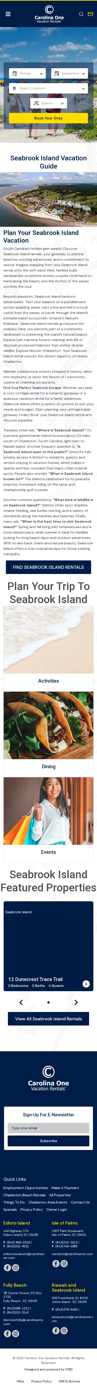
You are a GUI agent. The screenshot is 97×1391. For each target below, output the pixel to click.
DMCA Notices (69, 1381)
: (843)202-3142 (16, 1312)
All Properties (60, 1195)
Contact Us (80, 1202)
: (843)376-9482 (65, 1309)
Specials (10, 1209)
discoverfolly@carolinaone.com (23, 1322)
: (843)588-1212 (16, 1308)
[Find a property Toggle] (81, 14)
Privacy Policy (32, 1209)
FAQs (20, 1381)
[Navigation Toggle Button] (8, 14)
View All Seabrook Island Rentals (48, 1019)
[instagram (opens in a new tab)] (15, 1267)
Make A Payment (65, 1188)
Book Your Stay (48, 118)
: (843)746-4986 (64, 1246)
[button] (21, 1002)
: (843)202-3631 (16, 1246)
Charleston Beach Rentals (24, 1195)
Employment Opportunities (25, 1188)
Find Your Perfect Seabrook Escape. (32, 387)
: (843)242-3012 (65, 1242)
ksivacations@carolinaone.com (72, 1319)
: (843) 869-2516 (16, 1242)
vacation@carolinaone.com (72, 1254)
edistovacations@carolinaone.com (23, 1256)
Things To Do (14, 1202)
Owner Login (56, 1209)
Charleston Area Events (47, 1202)
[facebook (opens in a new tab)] (7, 1267)
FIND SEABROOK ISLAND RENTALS (48, 567)
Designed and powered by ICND (49, 1369)
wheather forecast (80, 1162)
